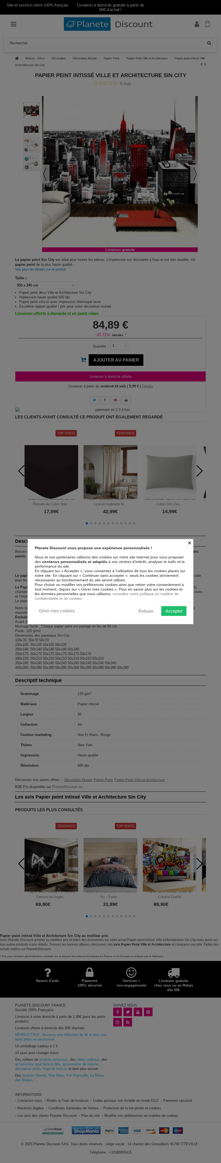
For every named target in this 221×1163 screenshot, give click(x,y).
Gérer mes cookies (57, 610)
